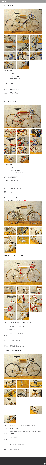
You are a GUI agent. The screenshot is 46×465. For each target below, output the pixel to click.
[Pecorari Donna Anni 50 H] (10, 248)
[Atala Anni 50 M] (10, 65)
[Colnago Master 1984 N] (23, 410)
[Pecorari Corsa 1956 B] (10, 133)
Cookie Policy (15, 461)
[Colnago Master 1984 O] (36, 410)
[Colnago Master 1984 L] (36, 401)
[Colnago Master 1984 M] (10, 410)
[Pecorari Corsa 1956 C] (23, 133)
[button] (43, 1)
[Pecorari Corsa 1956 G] (36, 141)
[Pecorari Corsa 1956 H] (10, 150)
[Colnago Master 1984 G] (36, 393)
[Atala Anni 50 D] (36, 39)
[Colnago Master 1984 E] (10, 393)
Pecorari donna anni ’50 (11, 198)
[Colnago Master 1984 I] (23, 401)
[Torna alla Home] (3, 1)
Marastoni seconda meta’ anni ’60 (14, 255)
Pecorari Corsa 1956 (10, 101)
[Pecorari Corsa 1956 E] (10, 141)
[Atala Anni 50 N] (23, 65)
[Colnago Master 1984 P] (10, 419)
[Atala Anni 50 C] (23, 39)
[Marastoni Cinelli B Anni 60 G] (36, 299)
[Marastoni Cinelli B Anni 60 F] (23, 299)
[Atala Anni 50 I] (23, 56)
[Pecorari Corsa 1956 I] (23, 150)
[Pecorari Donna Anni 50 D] (36, 231)
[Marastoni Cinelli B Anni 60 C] (23, 290)
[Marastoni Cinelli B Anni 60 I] (23, 307)
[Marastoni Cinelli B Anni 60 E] (10, 299)
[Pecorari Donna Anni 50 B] (10, 231)
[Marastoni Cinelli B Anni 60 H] (10, 307)
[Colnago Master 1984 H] (10, 401)
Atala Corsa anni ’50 (10, 5)
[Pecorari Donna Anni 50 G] (36, 240)
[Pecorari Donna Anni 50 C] (23, 231)
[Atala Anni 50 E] (10, 47)
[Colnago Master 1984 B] (10, 384)
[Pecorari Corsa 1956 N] (23, 159)
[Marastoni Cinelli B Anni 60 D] (36, 290)
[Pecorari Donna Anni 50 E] (10, 240)
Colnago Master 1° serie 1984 (12, 350)
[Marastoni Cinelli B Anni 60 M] (10, 316)
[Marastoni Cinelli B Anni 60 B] (10, 290)
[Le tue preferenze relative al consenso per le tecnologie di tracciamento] (44, 463)
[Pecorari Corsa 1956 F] (23, 141)
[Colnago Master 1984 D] (36, 384)
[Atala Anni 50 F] (23, 47)
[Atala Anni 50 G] (36, 47)
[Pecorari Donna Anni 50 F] (23, 240)
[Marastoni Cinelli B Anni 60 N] (23, 316)
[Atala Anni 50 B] (10, 39)
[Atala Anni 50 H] (10, 56)
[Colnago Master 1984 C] (23, 384)
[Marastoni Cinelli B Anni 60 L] (36, 307)
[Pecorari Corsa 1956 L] (36, 150)
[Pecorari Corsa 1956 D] (36, 133)
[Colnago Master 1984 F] (23, 393)
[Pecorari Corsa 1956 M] (10, 159)
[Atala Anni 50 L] (36, 56)
